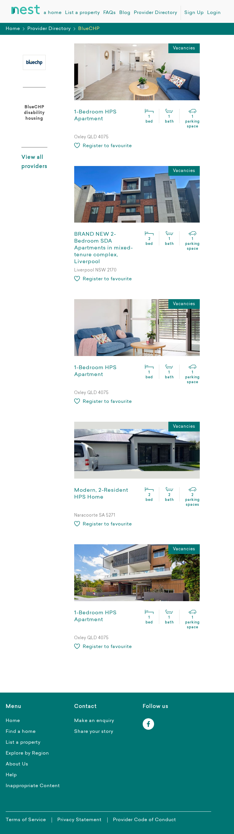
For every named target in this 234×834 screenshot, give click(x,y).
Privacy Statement (79, 820)
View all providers (34, 162)
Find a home (21, 731)
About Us (17, 764)
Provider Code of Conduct (144, 820)
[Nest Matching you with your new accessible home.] (25, 9)
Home (13, 29)
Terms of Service (26, 820)
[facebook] (148, 724)
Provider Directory (49, 29)
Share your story (93, 731)
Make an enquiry (94, 721)
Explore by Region (27, 753)
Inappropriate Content (33, 786)
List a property (23, 742)
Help (11, 775)
